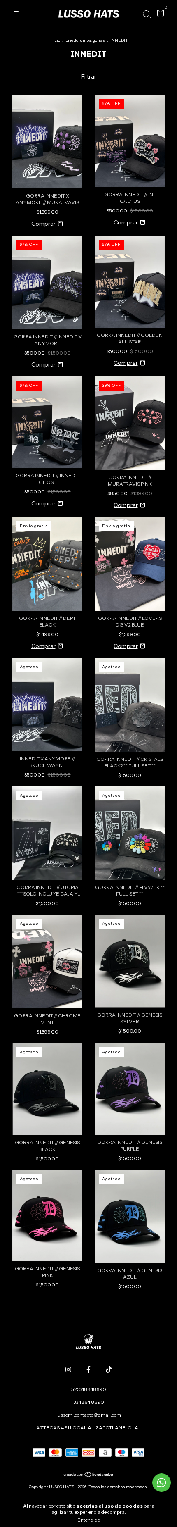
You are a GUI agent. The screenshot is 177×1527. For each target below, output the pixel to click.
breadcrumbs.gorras (85, 40)
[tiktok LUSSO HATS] (108, 1369)
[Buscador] (147, 14)
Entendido (88, 1520)
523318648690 (88, 1389)
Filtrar (88, 76)
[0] (159, 14)
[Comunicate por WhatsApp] (161, 1482)
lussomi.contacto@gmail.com (88, 1415)
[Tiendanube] (88, 1475)
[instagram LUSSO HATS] (68, 1369)
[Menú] (17, 14)
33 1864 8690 (88, 1402)
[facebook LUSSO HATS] (88, 1369)
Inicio (54, 40)
